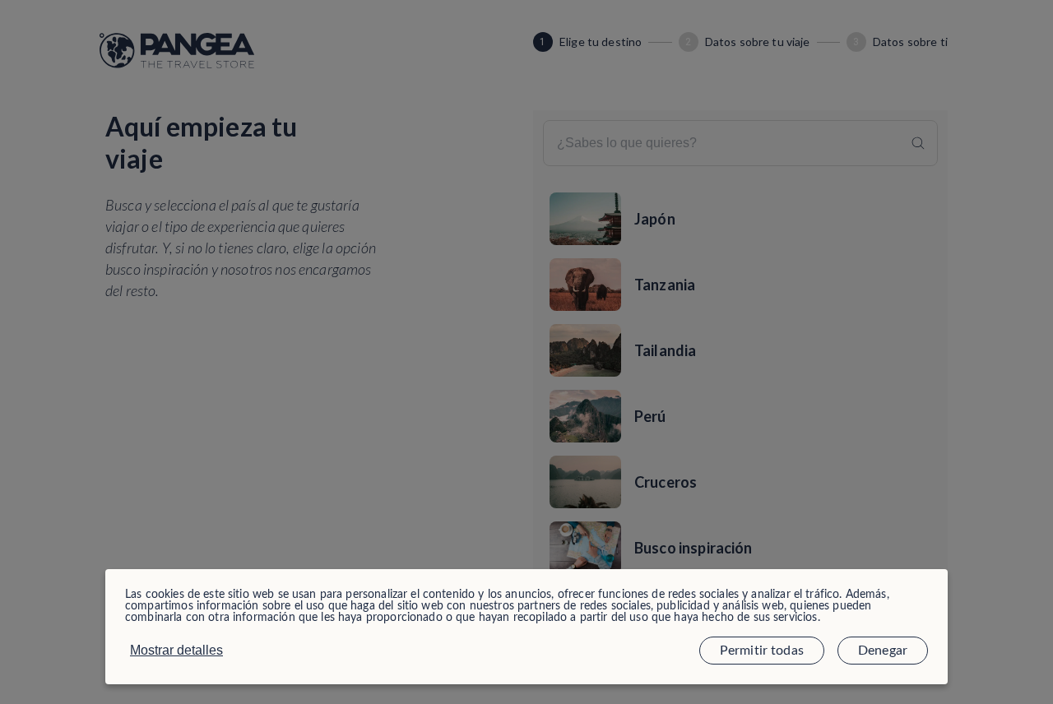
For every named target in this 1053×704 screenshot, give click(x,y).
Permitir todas (762, 650)
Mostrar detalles (176, 650)
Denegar (882, 650)
